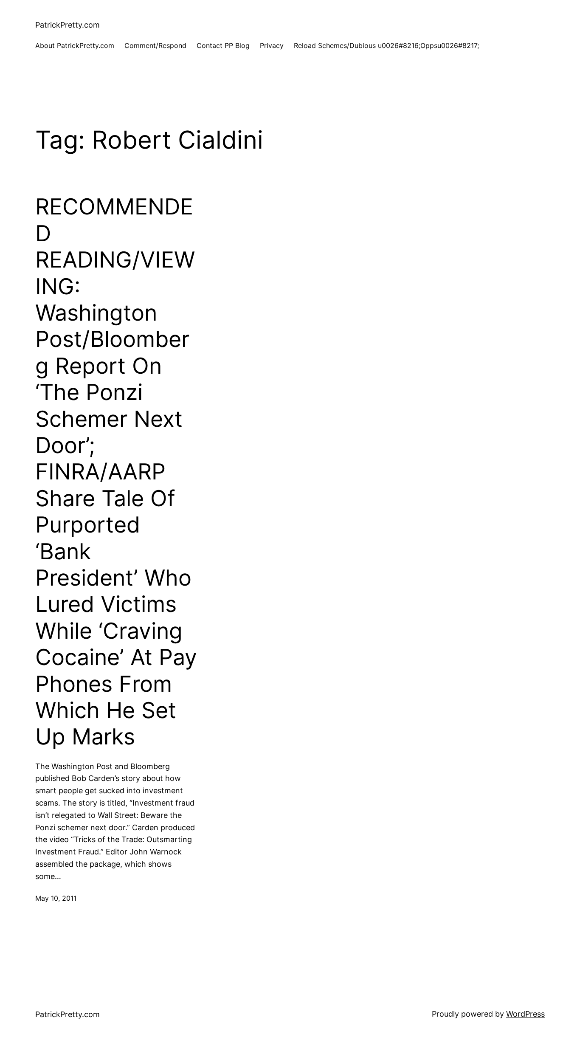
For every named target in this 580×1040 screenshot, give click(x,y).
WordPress (525, 1013)
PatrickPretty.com (67, 24)
